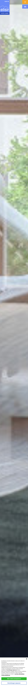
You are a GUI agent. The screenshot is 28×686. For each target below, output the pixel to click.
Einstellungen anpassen (14, 683)
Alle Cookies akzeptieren (14, 678)
